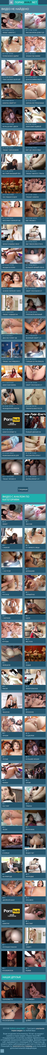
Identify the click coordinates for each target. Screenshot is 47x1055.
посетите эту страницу (23, 1046)
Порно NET (26, 2)
